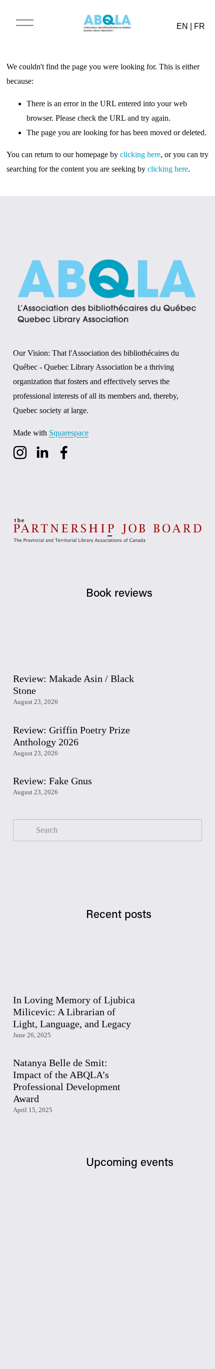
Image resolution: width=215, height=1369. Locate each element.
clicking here (140, 154)
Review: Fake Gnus (52, 780)
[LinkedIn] (42, 452)
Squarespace (68, 433)
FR (199, 26)
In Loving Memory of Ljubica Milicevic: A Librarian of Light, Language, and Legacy (74, 1011)
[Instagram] (20, 452)
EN (182, 26)
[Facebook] (64, 452)
